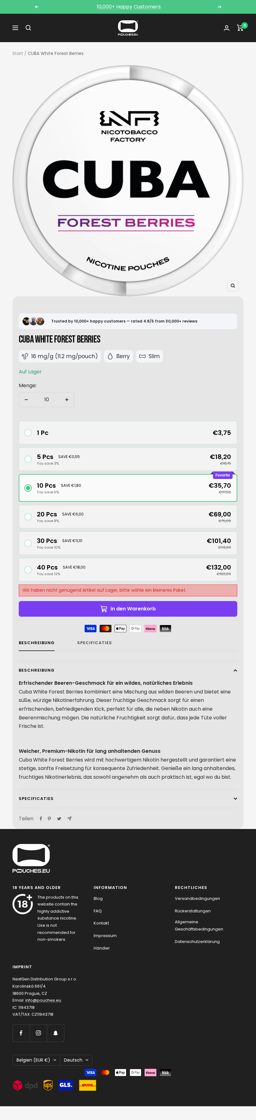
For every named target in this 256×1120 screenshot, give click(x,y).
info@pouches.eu (43, 1000)
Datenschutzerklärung (197, 942)
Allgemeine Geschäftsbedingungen (199, 925)
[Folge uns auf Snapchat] (55, 1033)
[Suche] (28, 28)
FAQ (98, 911)
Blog (98, 898)
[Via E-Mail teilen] (69, 819)
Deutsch (73, 1060)
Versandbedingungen (197, 898)
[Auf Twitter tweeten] (59, 819)
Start (17, 53)
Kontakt (101, 923)
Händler (102, 948)
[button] (128, 432)
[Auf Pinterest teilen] (49, 819)
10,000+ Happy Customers (129, 6)
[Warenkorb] (240, 28)
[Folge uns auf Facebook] (21, 1033)
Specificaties (94, 643)
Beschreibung (37, 643)
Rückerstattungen (193, 911)
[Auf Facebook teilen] (41, 819)
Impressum (105, 936)
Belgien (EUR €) (33, 1060)
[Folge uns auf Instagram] (38, 1033)
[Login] (226, 28)
